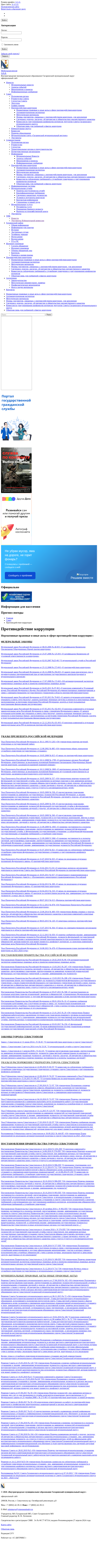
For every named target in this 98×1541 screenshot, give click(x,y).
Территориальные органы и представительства (31, 149)
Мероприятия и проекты (22, 89)
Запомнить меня (11, 44)
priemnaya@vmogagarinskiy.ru (20, 1509)
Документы (16, 138)
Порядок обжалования (21, 133)
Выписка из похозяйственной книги (32, 211)
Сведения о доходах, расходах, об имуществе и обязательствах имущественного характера (55, 119)
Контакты (10, 290)
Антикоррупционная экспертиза (30, 112)
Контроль (15, 253)
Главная (9, 618)
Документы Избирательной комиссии (27, 221)
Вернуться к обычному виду (13, 9)
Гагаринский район (14, 223)
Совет (8, 94)
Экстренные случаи (19, 232)
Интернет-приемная (20, 248)
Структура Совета (19, 101)
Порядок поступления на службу (30, 191)
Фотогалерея (16, 237)
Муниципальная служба (21, 188)
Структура (15, 147)
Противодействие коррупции (24, 108)
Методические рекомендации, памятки (28, 283)
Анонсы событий (18, 87)
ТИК (8, 216)
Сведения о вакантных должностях (31, 195)
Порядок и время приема (22, 255)
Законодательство (19, 280)
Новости (10, 82)
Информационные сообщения (24, 92)
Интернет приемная (14, 244)
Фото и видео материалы (22, 287)
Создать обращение (19, 246)
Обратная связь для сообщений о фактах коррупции (39, 126)
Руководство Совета (20, 99)
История (15, 230)
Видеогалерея (17, 239)
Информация (17, 154)
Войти (4, 20)
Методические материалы (27, 115)
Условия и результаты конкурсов (30, 197)
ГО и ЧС (15, 241)
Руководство (16, 145)
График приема (17, 105)
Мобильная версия (9, 71)
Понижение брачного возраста (29, 209)
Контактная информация (27, 200)
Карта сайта (6, 1525)
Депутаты (15, 103)
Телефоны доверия (19, 234)
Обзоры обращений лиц (21, 250)
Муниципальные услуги (22, 204)
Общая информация (20, 225)
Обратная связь (7, 1529)
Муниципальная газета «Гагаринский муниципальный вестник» (39, 135)
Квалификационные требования (30, 193)
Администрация (13, 140)
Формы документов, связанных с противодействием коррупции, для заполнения (51, 117)
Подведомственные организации (25, 151)
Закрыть (5, 56)
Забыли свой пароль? (10, 54)
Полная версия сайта (10, 7)
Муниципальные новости (22, 85)
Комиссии (15, 131)
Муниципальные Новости (27, 156)
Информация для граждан (22, 227)
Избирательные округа (21, 128)
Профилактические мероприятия (25, 285)
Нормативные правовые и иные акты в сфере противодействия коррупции (49, 110)
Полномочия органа (20, 96)
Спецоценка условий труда (28, 202)
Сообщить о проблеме (20, 575)
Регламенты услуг (24, 207)
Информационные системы (23, 186)
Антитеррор (11, 278)
